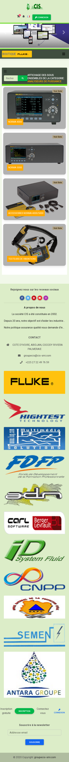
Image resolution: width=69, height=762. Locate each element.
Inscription (24, 711)
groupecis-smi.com (45, 757)
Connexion (42, 17)
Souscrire (34, 742)
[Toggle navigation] (63, 54)
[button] (23, 16)
